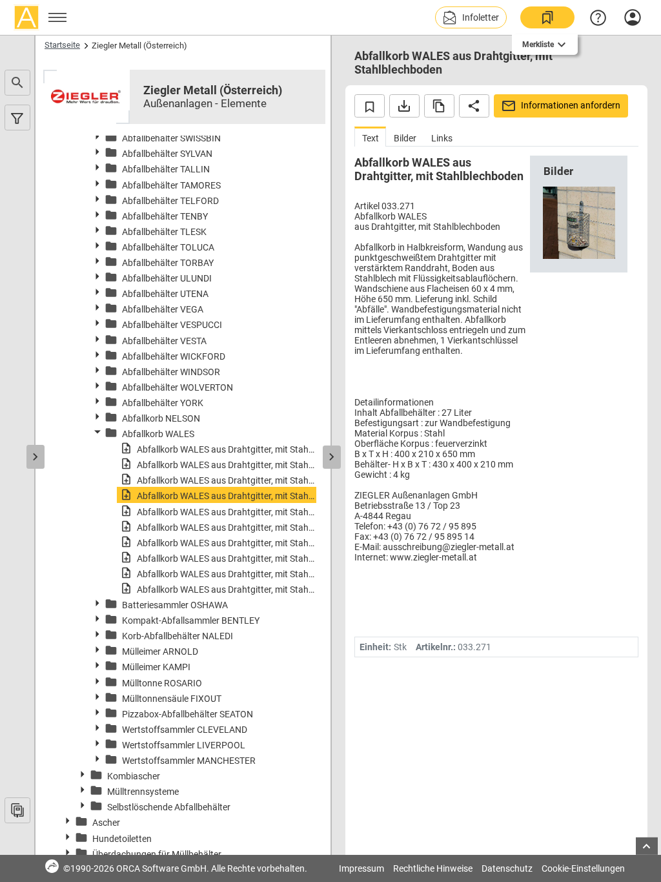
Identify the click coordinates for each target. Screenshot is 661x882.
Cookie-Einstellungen (583, 868)
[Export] (404, 106)
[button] (471, 17)
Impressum (361, 868)
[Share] (474, 106)
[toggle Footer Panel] (647, 846)
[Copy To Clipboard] (439, 106)
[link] (547, 17)
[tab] (370, 137)
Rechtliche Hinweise (433, 868)
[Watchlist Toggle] (369, 106)
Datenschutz (507, 868)
